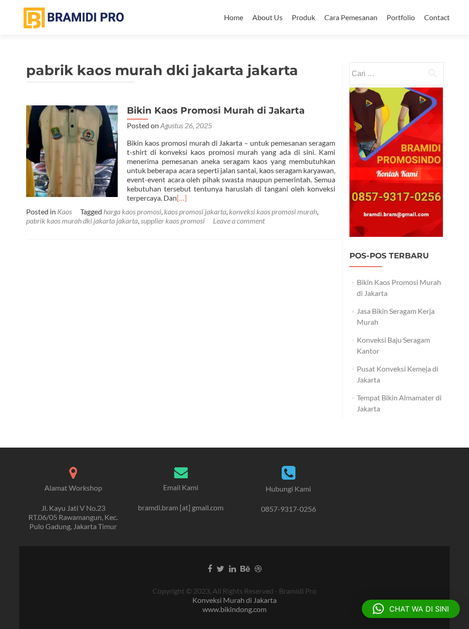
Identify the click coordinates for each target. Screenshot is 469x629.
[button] (411, 609)
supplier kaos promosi (173, 220)
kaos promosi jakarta (195, 211)
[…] (182, 197)
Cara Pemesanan (350, 17)
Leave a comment (239, 220)
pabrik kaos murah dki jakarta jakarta (82, 220)
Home (233, 17)
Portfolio (401, 17)
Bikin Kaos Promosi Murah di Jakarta (216, 110)
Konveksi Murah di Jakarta (234, 600)
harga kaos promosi (132, 211)
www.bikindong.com (234, 609)
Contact (437, 17)
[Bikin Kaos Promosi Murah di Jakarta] (72, 150)
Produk (303, 17)
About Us (267, 17)
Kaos (64, 211)
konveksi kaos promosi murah (273, 211)
